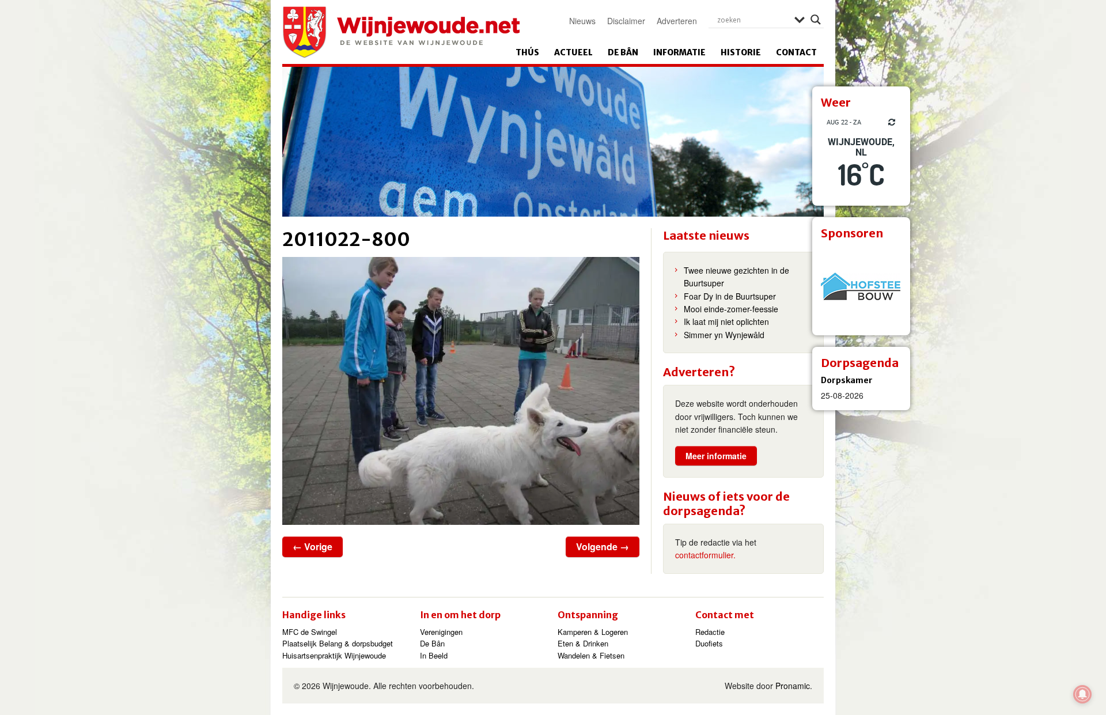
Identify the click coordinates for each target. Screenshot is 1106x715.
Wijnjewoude (401, 32)
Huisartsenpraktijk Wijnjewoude (334, 655)
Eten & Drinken (583, 643)
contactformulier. (705, 555)
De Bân (623, 52)
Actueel (573, 52)
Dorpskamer (847, 380)
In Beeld (434, 655)
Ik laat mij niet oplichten (726, 321)
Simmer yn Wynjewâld (724, 335)
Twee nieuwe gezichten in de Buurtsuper (736, 276)
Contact (796, 52)
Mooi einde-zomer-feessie (731, 309)
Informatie (679, 52)
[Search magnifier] (816, 20)
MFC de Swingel (309, 631)
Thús (527, 52)
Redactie (710, 631)
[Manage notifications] (1082, 694)
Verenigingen (441, 631)
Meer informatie (716, 455)
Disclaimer (626, 21)
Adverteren (677, 21)
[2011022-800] (460, 391)
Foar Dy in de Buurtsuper (730, 296)
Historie (741, 52)
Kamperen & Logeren (593, 631)
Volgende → (602, 546)
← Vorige (312, 546)
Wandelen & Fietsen (591, 655)
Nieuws (582, 21)
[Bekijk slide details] (861, 286)
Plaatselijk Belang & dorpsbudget (337, 643)
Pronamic (792, 685)
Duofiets (709, 643)
